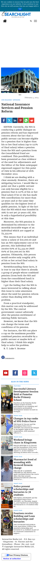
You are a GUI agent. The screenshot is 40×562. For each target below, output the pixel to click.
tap (35, 21)
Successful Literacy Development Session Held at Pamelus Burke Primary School (26, 394)
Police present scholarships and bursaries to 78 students (24, 490)
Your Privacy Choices (18, 555)
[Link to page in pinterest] (20, 120)
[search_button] (31, 20)
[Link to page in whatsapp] (26, 120)
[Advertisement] (20, 44)
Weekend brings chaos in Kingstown (25, 441)
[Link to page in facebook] (3, 120)
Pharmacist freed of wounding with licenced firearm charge (25, 463)
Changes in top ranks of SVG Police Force (26, 420)
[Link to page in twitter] (9, 120)
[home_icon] (5, 20)
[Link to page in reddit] (31, 120)
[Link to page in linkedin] (15, 120)
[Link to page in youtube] (5, 372)
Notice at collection (12, 559)
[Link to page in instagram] (24, 372)
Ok (20, 9)
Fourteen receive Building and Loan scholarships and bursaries (24, 517)
